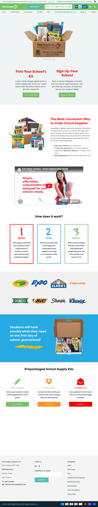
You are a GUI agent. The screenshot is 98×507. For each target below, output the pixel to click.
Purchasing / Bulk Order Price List (65, 12)
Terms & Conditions (73, 490)
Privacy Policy (71, 494)
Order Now (49, 404)
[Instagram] (35, 466)
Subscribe (41, 480)
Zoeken (69, 6)
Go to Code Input (30, 95)
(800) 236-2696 (9, 482)
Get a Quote (28, 12)
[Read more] (90, 6)
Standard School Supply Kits (76, 477)
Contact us (89, 1)
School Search (15, 12)
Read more (51, 1)
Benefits (39, 12)
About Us (83, 12)
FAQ (48, 12)
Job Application (72, 486)
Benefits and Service (73, 482)
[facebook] (39, 466)
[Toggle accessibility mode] (95, 1)
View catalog (34, 7)
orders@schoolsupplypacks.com (15, 484)
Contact (93, 12)
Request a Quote (67, 95)
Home (4, 12)
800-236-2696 (36, 1)
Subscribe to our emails (42, 471)
